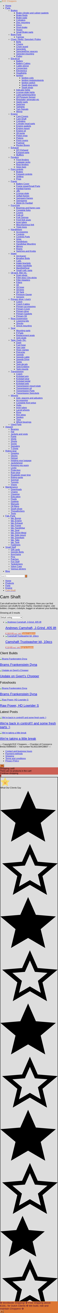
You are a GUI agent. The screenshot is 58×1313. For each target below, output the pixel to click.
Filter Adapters (23, 280)
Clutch (19, 302)
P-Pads (19, 333)
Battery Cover (22, 184)
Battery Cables (23, 63)
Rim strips (21, 415)
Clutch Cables (23, 304)
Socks (14, 444)
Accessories (22, 400)
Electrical (15, 58)
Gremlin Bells (17, 552)
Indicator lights (23, 90)
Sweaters (15, 446)
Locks (13, 468)
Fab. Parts (10, 516)
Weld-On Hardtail (24, 203)
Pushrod (20, 143)
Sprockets (21, 49)
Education (16, 497)
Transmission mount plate (28, 386)
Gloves (14, 456)
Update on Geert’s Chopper (19, 676)
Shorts (14, 441)
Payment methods (14, 754)
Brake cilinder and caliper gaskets (32, 13)
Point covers (22, 140)
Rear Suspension (19, 318)
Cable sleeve (22, 66)
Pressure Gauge (24, 294)
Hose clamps (22, 350)
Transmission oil (24, 388)
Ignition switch (28, 83)
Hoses (19, 30)
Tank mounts (22, 369)
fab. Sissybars (17, 537)
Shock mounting (24, 326)
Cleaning (15, 494)
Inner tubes (21, 222)
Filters (19, 282)
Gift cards (15, 549)
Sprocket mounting (25, 54)
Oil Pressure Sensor (25, 97)
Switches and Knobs (26, 251)
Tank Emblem (22, 367)
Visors (14, 484)
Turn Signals (22, 109)
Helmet (14, 458)
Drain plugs (21, 275)
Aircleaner (21, 256)
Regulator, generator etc (27, 99)
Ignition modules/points (33, 80)
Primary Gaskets (24, 314)
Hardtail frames (23, 188)
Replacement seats (25, 335)
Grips (18, 239)
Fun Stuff (15, 561)
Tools (13, 513)
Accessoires (22, 232)
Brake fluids (22, 15)
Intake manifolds (24, 265)
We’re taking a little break (18, 738)
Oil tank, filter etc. (19, 273)
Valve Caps (16, 566)
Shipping (9, 756)
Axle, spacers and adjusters (29, 398)
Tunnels (14, 482)
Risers (19, 249)
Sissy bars (21, 167)
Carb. (18, 261)
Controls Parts (23, 237)
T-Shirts (14, 448)
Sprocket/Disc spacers (27, 51)
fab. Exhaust (17, 523)
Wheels (14, 395)
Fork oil (19, 215)
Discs (19, 25)
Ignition (19, 75)
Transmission (17, 371)
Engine (14, 114)
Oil (17, 285)
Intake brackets (23, 263)
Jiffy (18, 191)
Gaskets (15, 501)
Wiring (19, 111)
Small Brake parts (24, 32)
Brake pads (21, 18)
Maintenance (11, 487)
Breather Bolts (23, 258)
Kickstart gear (22, 379)
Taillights (20, 107)
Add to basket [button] (27, 647)
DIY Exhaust (22, 150)
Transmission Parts (25, 391)
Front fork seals (23, 220)
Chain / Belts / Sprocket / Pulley (26, 39)
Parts (7, 8)
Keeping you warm (20, 465)
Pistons (19, 138)
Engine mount (23, 128)
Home (8, 6)
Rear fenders (22, 164)
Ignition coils (28, 78)
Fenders (15, 157)
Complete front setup (26, 403)
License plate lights (25, 92)
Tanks (19, 362)
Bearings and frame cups (28, 208)
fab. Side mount (18, 535)
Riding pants (17, 477)
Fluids (14, 499)
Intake (14, 253)
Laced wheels (23, 410)
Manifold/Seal (22, 268)
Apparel (9, 427)
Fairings (20, 37)
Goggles (15, 453)
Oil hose (20, 287)
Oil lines (20, 290)
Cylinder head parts (25, 123)
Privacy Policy (12, 761)
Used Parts (16, 424)
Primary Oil (21, 316)
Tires (18, 420)
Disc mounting (23, 22)
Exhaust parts (22, 152)
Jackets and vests (19, 434)
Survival (15, 480)
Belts (18, 42)
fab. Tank (15, 542)
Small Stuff (10, 547)
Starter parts (22, 102)
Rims (18, 412)
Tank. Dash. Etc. (18, 340)
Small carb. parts (24, 270)
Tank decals (22, 364)
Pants (13, 436)
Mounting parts (23, 330)
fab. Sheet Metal (18, 533)
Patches (15, 559)
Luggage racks (23, 162)
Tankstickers (17, 564)
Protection (16, 470)
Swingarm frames (24, 198)
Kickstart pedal (23, 381)
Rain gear (15, 472)
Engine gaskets (23, 126)
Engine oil (21, 131)
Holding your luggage (21, 460)
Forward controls (24, 174)
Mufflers (20, 155)
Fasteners (15, 545)
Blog (7, 571)
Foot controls (17, 169)
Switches (20, 104)
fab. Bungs (16, 518)
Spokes (19, 417)
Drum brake (21, 27)
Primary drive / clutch (21, 299)
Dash (18, 342)
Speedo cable (23, 357)
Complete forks (23, 210)
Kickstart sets (22, 383)
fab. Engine (16, 521)
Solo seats (21, 338)
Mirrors (19, 246)
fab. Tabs (15, 540)
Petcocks (20, 352)
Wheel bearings (23, 422)
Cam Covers (22, 116)
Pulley (19, 56)
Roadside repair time (21, 475)
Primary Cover (23, 309)
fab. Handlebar (18, 528)
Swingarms (21, 200)
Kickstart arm (22, 376)
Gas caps (20, 347)
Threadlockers (18, 511)
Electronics (21, 71)
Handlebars (16, 229)
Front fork (15, 205)
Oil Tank (20, 292)
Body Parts (16, 34)
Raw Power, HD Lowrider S (19, 705)
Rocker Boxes (23, 145)
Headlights (21, 73)
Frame (14, 181)
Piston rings (22, 136)
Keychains (16, 554)
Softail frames (22, 196)
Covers (19, 213)
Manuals (15, 504)
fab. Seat (15, 530)
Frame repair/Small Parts (28, 186)
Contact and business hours (18, 751)
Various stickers (18, 569)
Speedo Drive (22, 359)
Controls (20, 234)
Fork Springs (22, 217)
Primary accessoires (26, 306)
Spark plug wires (30, 85)
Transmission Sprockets (27, 393)
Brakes (14, 10)
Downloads (16, 489)
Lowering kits (22, 321)
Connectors (21, 68)
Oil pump (20, 133)
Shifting (19, 176)
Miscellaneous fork (25, 225)
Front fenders (22, 160)
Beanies (15, 429)
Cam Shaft (21, 119)
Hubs (18, 405)
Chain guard (22, 46)
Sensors (20, 297)
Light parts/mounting (26, 95)
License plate (22, 193)
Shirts (13, 439)
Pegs (18, 179)
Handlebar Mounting (26, 244)
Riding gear (11, 451)
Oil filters (15, 506)
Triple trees (21, 227)
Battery (19, 61)
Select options (28, 633)
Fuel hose (21, 345)
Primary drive (22, 311)
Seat (13, 328)
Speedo (20, 355)
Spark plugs (27, 87)
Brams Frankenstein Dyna (18, 664)
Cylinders (20, 20)
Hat (12, 432)
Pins (13, 557)
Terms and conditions (15, 758)
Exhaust (15, 148)
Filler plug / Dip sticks (26, 278)
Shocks (19, 323)
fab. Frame (16, 525)
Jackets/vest (17, 463)
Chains (19, 44)
